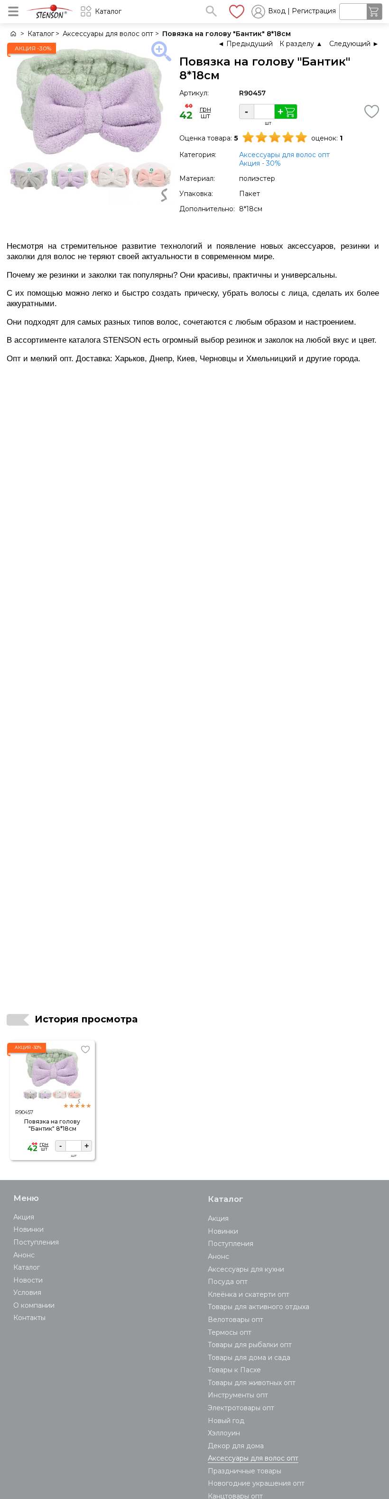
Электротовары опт (241, 1408)
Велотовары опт (235, 1319)
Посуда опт (228, 1281)
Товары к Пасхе (234, 1370)
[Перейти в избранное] (236, 11)
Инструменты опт (238, 1395)
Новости (28, 1280)
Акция (23, 1217)
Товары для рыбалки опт (250, 1344)
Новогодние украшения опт (256, 1483)
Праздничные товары (244, 1471)
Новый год (226, 1420)
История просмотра (86, 1019)
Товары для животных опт (252, 1382)
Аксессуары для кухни (246, 1269)
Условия (27, 1292)
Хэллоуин (224, 1433)
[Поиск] (211, 11)
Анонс (24, 1255)
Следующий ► (354, 43)
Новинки (28, 1229)
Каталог (26, 1267)
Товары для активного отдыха (258, 1306)
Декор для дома (236, 1446)
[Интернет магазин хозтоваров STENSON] (13, 34)
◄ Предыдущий (245, 43)
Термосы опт (229, 1332)
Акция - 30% (260, 163)
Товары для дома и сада (249, 1357)
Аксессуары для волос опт (284, 154)
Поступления (36, 1242)
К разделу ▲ (301, 43)
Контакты (29, 1317)
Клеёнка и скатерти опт (248, 1294)
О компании (34, 1305)
